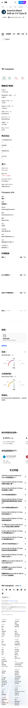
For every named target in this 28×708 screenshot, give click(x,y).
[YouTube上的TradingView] (10, 590)
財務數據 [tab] (8, 34)
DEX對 (3, 634)
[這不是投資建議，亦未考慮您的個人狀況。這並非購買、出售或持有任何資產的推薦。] (12, 355)
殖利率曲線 (4, 661)
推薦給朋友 (4, 681)
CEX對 (3, 633)
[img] (23, 17)
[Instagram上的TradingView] (14, 590)
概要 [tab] (3, 34)
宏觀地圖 (4, 664)
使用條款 (17, 671)
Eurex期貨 (17, 643)
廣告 (16, 699)
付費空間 (4, 704)
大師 (3, 701)
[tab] (21, 257)
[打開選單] (2, 2)
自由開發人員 (5, 702)
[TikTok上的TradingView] (25, 590)
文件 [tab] (14, 34)
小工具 (16, 688)
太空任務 (17, 651)
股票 (3, 626)
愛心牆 (3, 679)
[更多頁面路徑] (6, 7)
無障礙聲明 (17, 678)
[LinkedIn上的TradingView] (17, 590)
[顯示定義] (5, 90)
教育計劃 (17, 704)
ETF (3, 628)
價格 (16, 623)
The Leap (17, 636)
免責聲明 (17, 673)
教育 (3, 692)
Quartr (23, 611)
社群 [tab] (22, 34)
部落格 (16, 653)
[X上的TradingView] (3, 590)
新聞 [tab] (18, 34)
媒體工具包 (17, 658)
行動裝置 (4, 671)
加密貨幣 (4, 631)
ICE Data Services (12, 600)
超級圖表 (4, 621)
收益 (3, 651)
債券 (3, 629)
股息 (3, 653)
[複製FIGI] (13, 242)
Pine (3, 636)
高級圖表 (17, 693)
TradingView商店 (19, 663)
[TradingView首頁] (5, 2)
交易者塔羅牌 (18, 664)
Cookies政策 (18, 676)
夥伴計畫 (17, 703)
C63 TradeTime (18, 666)
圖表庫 (16, 689)
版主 (3, 686)
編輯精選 (4, 694)
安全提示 (17, 679)
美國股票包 (17, 644)
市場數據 (17, 625)
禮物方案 (17, 626)
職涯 (16, 656)
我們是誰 (17, 649)
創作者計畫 (4, 683)
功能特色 (17, 621)
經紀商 (16, 633)
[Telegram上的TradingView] (21, 590)
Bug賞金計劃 (18, 681)
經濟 (3, 649)
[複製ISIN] (14, 236)
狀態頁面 (17, 683)
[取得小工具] (24, 351)
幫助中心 (17, 654)
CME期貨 (17, 641)
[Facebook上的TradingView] (6, 590)
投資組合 (4, 659)
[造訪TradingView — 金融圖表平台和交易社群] (8, 69)
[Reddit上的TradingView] (3, 593)
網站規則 (4, 684)
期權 (3, 663)
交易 (3, 691)
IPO (2, 654)
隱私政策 (17, 674)
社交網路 (4, 677)
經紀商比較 (17, 634)
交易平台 (17, 694)
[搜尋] (15, 2)
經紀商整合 (17, 701)
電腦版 (3, 673)
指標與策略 (4, 699)
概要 (16, 631)
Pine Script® (5, 666)
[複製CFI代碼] (8, 247)
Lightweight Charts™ (20, 691)
